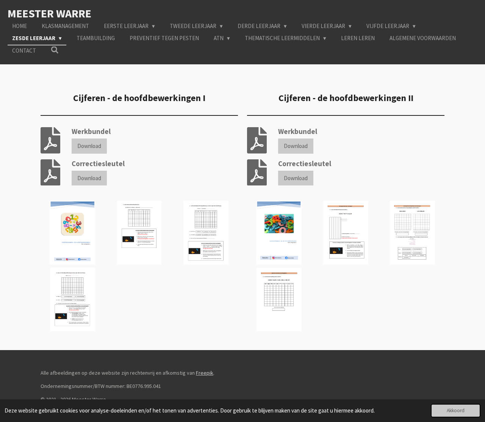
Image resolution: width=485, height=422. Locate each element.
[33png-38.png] (206, 232)
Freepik (204, 372)
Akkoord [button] (456, 410)
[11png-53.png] (72, 232)
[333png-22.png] (345, 232)
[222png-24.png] (412, 232)
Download (89, 145)
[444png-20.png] (279, 299)
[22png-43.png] (139, 232)
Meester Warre (49, 13)
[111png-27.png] (279, 232)
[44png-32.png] (72, 299)
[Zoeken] (54, 50)
